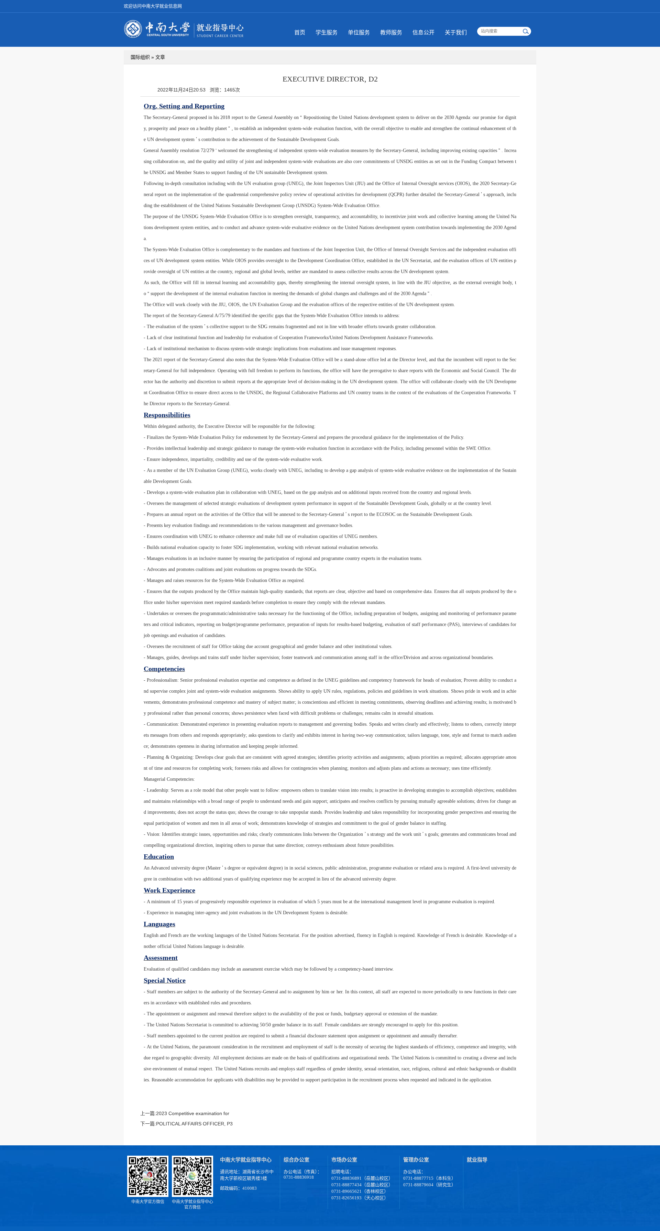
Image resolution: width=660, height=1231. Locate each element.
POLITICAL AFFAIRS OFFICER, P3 (194, 1123)
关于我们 (456, 32)
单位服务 (359, 32)
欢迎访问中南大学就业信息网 (153, 6)
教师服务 (391, 32)
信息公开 (423, 32)
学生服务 (327, 32)
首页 (299, 32)
